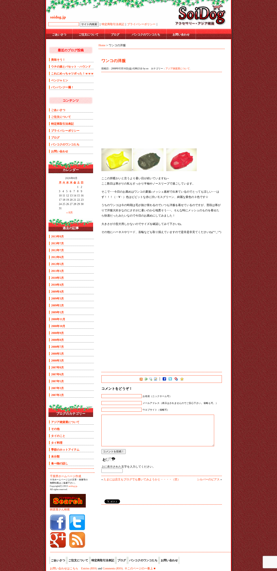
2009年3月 (57, 298)
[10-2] (148, 170)
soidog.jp (73, 486)
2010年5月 (57, 277)
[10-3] (116, 170)
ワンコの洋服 (113, 60)
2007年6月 (57, 374)
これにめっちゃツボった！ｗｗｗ (72, 73)
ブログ (115, 34)
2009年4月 (57, 291)
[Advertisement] (161, 110)
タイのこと (58, 435)
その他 (55, 428)
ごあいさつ (59, 34)
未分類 (55, 456)
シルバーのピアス (208, 479)
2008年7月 (57, 346)
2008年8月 (57, 339)
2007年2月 (57, 395)
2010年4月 (57, 284)
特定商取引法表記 (113, 24)
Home (102, 45)
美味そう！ (58, 59)
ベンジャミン (59, 80)
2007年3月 (57, 388)
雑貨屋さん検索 (60, 509)
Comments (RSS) (113, 568)
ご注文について (89, 34)
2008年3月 (57, 360)
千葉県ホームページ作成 (65, 476)
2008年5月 (57, 353)
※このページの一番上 (139, 568)
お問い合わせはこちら (64, 568)
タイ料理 (56, 442)
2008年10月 (58, 326)
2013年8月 (57, 236)
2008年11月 (58, 319)
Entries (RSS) (89, 568)
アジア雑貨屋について (177, 68)
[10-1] (181, 170)
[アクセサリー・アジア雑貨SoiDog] (58, 529)
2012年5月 (57, 264)
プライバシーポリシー (141, 24)
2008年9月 (57, 333)
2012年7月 (57, 250)
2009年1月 (57, 312)
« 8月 (69, 212)
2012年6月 (57, 257)
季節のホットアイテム (65, 449)
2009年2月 (57, 305)
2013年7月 (57, 243)
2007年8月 (57, 367)
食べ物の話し (59, 463)
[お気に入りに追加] (182, 379)
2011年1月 (57, 271)
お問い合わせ (181, 34)
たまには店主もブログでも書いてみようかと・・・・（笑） (142, 479)
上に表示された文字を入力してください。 (128, 466)
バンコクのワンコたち (146, 34)
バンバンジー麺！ (62, 87)
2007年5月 (57, 381)
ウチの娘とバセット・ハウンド (71, 66)
